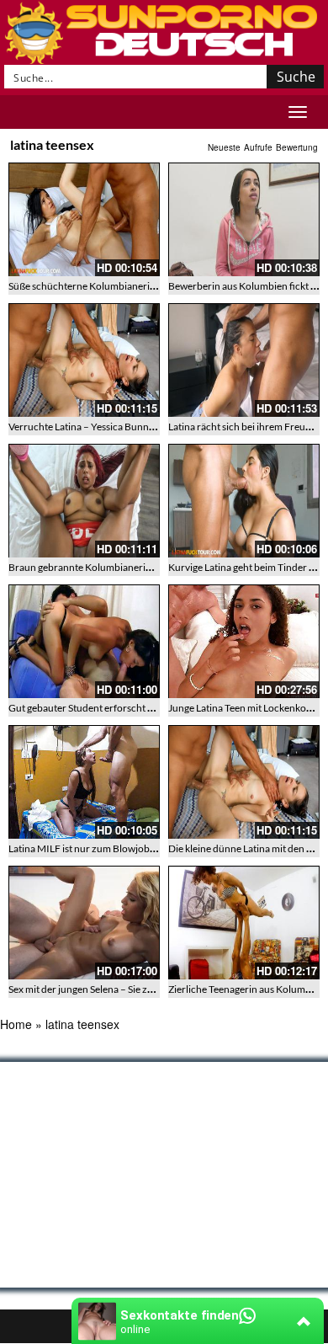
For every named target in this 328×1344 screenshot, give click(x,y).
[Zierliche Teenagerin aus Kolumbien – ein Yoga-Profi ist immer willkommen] (244, 922)
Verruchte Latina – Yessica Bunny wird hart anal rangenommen (145, 426)
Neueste (224, 147)
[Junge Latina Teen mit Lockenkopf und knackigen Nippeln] (244, 641)
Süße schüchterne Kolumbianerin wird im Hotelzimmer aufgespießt (155, 286)
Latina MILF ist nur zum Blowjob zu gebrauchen (112, 848)
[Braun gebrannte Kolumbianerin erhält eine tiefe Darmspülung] (84, 500)
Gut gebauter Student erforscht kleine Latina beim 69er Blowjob (147, 707)
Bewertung (297, 147)
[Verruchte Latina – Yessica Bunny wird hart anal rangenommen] (84, 360)
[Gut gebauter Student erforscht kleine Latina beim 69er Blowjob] (84, 641)
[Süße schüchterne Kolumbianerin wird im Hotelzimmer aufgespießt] (84, 219)
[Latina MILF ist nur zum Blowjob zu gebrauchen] (84, 782)
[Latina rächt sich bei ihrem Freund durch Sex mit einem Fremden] (244, 360)
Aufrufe (258, 147)
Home (16, 1024)
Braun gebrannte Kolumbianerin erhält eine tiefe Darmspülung (145, 567)
